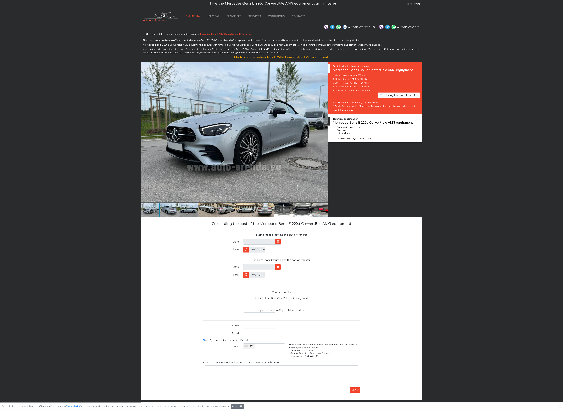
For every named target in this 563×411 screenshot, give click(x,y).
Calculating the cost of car (396, 95)
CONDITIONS (276, 16)
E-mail (235, 333)
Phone (235, 346)
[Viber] (326, 27)
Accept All (237, 406)
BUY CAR (213, 16)
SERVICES (254, 16)
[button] (325, 132)
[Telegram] (332, 27)
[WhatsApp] (338, 27)
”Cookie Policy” (73, 406)
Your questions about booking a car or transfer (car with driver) (241, 362)
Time (236, 249)
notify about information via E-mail (226, 340)
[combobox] (249, 346)
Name (235, 325)
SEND (355, 390)
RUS (409, 4)
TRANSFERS (234, 16)
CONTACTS (299, 16)
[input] (259, 242)
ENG (417, 4)
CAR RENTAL (193, 16)
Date (236, 241)
